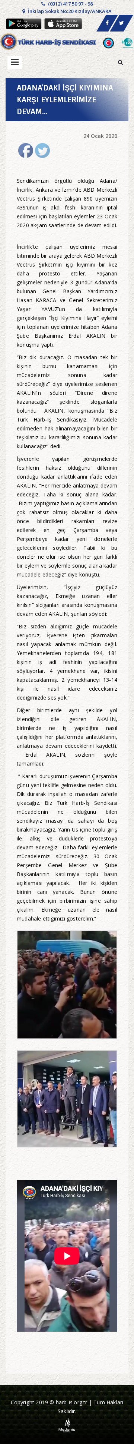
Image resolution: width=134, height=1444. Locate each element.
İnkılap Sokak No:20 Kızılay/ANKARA (69, 11)
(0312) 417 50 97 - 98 (70, 3)
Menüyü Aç (14, 62)
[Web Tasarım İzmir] (67, 1424)
